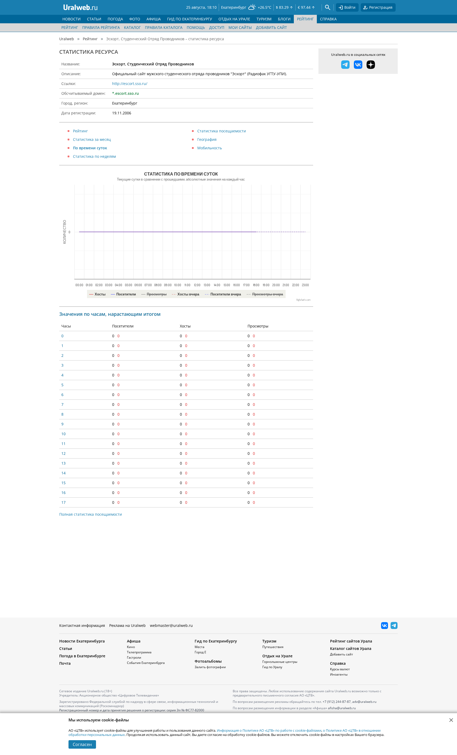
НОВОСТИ (71, 18)
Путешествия (273, 647)
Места (199, 647)
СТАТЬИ (94, 18)
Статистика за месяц (92, 139)
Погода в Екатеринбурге (82, 655)
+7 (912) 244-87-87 (337, 701)
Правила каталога (163, 27)
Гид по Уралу (272, 667)
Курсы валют (340, 669)
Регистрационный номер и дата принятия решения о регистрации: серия (131, 712)
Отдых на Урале (277, 655)
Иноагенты (339, 674)
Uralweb (66, 38)
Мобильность (209, 147)
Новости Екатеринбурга (82, 641)
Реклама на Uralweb (127, 625)
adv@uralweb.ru (364, 701)
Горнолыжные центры (279, 661)
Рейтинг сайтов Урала (351, 641)
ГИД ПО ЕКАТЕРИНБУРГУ (189, 18)
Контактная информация (82, 625)
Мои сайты (240, 27)
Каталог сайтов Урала (350, 648)
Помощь (196, 27)
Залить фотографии (210, 667)
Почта (65, 663)
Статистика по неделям (94, 156)
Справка (338, 663)
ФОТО (134, 18)
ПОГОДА (115, 18)
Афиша (133, 641)
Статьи (65, 648)
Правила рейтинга (101, 27)
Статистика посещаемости (221, 130)
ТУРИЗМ (264, 18)
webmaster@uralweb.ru (171, 625)
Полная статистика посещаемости (90, 514)
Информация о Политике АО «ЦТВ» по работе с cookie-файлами (269, 730)
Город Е (200, 652)
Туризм (269, 641)
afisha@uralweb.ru (342, 708)
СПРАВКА (328, 18)
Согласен (82, 744)
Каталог (132, 27)
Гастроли (134, 657)
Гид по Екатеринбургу (216, 641)
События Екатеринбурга (146, 662)
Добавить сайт (271, 27)
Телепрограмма (139, 652)
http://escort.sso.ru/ (129, 83)
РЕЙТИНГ (305, 18)
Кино (131, 647)
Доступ (216, 27)
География (207, 139)
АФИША (154, 18)
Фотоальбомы (208, 661)
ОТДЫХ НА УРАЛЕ (234, 18)
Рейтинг (69, 27)
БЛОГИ (284, 18)
